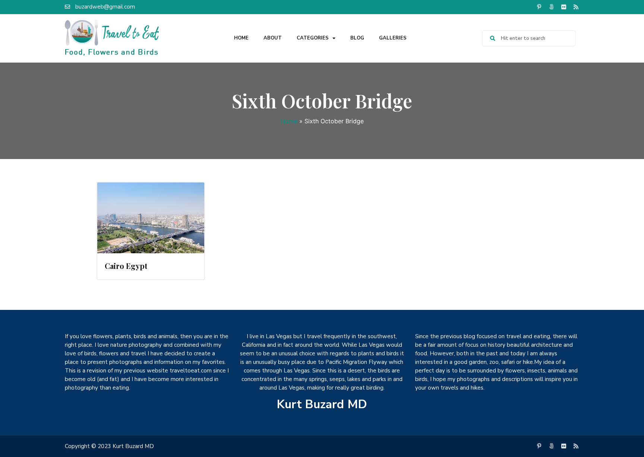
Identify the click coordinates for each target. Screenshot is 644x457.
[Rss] (575, 6)
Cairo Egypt (126, 266)
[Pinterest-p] (539, 6)
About (272, 38)
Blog (357, 38)
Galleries (393, 38)
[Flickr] (563, 6)
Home (241, 38)
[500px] (551, 6)
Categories (313, 38)
